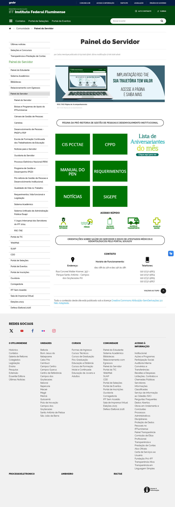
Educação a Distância (83, 363)
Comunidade (23, 28)
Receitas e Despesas (145, 373)
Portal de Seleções (38, 21)
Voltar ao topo (151, 291)
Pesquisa (13, 369)
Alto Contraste (144, 11)
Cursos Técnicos (80, 353)
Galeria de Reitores (18, 356)
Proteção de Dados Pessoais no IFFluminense (144, 425)
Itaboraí (44, 383)
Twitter (11, 330)
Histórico (13, 350)
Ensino (12, 366)
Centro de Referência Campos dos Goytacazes (51, 376)
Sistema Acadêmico (113, 353)
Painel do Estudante (113, 350)
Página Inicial (10, 28)
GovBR (12, 3)
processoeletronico (22, 474)
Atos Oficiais (141, 448)
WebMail (107, 373)
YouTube (22, 330)
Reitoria (44, 350)
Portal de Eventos (61, 21)
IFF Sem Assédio (111, 399)
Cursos (76, 343)
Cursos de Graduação (83, 356)
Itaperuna (45, 386)
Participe (124, 3)
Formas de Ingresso (82, 350)
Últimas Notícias (17, 379)
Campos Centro (48, 366)
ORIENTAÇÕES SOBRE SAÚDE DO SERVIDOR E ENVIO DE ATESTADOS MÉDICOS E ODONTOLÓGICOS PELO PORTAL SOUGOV (110, 240)
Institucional (141, 353)
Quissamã (45, 399)
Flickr (43, 330)
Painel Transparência (145, 432)
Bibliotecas (108, 356)
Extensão (13, 373)
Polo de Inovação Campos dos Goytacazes (49, 406)
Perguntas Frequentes (146, 399)
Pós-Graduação (80, 359)
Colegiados (14, 359)
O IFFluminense (18, 343)
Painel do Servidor (21, 62)
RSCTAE (118, 474)
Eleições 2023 (110, 406)
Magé (43, 392)
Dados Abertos (142, 402)
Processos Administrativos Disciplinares (142, 415)
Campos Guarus (48, 369)
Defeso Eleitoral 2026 (114, 409)
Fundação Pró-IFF (144, 458)
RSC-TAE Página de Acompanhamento (72, 104)
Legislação (138, 3)
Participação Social (144, 359)
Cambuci (44, 363)
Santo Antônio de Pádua (52, 412)
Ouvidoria (108, 392)
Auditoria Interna (143, 363)
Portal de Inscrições (113, 389)
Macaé (43, 389)
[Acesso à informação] (152, 490)
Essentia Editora (17, 376)
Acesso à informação (105, 3)
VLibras (163, 11)
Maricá (43, 396)
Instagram (54, 330)
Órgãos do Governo (158, 3)
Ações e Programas (145, 356)
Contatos (20, 21)
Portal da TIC (109, 369)
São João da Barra (49, 415)
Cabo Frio (45, 359)
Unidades (46, 343)
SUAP (106, 376)
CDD (105, 379)
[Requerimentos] (110, 180)
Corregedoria (110, 396)
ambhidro (67, 474)
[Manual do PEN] (72, 180)
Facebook (32, 330)
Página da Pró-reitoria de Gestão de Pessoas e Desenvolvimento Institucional (110, 122)
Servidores (140, 383)
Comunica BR (85, 3)
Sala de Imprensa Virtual (115, 402)
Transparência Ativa (144, 462)
